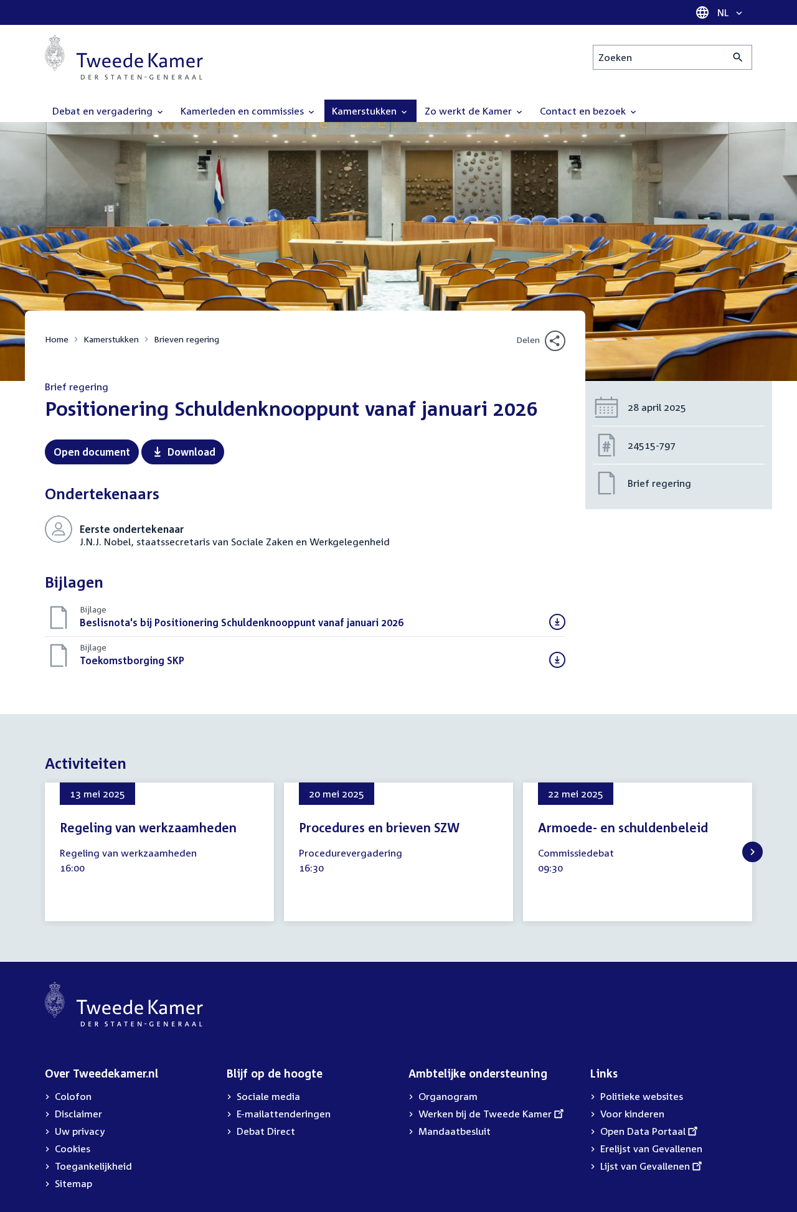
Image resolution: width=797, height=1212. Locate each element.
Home (56, 339)
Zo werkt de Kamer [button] (469, 111)
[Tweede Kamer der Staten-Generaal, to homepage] (124, 57)
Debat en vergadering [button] (103, 111)
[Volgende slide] (752, 852)
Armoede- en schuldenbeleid (623, 827)
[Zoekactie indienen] (738, 57)
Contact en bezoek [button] (584, 111)
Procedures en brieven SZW (379, 827)
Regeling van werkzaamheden (148, 827)
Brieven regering (186, 339)
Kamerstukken (111, 339)
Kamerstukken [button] (365, 111)
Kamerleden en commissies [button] (243, 111)
